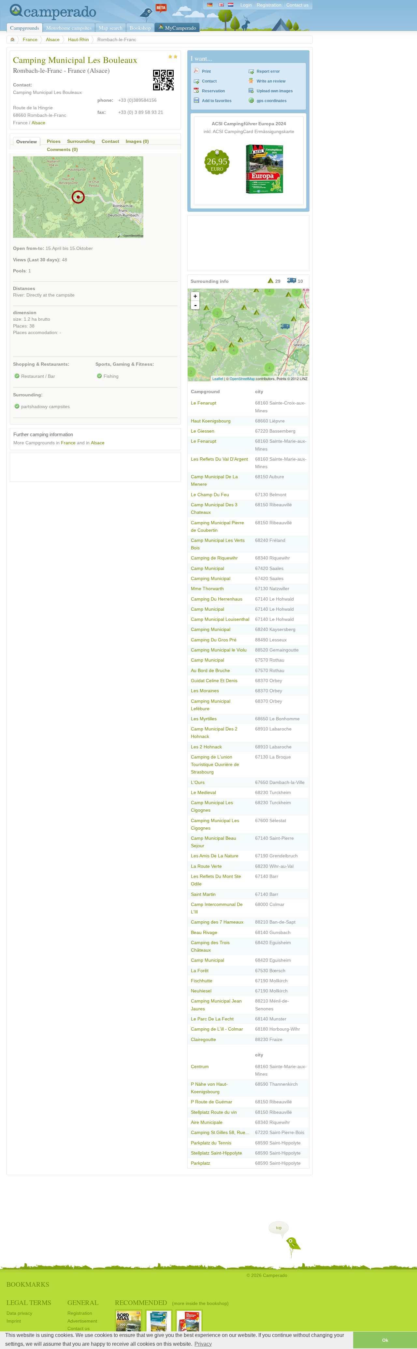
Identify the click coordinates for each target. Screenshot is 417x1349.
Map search (110, 27)
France (30, 39)
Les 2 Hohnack (206, 746)
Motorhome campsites (69, 27)
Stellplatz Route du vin (214, 1112)
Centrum (200, 1066)
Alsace (53, 39)
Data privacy (19, 1313)
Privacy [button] (203, 1344)
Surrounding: (28, 394)
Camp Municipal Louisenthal (220, 619)
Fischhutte (201, 980)
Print (206, 71)
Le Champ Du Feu (210, 494)
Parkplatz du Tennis (211, 1143)
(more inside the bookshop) (200, 1303)
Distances (24, 288)
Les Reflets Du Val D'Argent (219, 459)
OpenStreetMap (242, 378)
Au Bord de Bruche (210, 670)
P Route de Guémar (211, 1101)
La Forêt (199, 970)
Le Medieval (203, 792)
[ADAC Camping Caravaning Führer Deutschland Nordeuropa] (265, 194)
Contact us (297, 5)
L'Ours (198, 782)
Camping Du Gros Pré (214, 639)
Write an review (271, 81)
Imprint (14, 1321)
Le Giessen (202, 431)
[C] (256, 289)
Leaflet (217, 378)
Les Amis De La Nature (214, 855)
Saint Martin (203, 894)
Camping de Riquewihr (214, 558)
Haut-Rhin (78, 39)
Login (246, 5)
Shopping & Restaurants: (41, 364)
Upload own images (275, 91)
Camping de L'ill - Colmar (217, 1029)
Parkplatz (200, 1163)
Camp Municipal (207, 568)
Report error (268, 71)
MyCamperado (180, 27)
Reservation (213, 91)
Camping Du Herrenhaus (216, 599)
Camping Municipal (210, 578)
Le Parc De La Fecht (212, 1019)
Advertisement (82, 1321)
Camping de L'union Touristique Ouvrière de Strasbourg (215, 764)
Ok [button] (385, 1340)
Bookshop (140, 27)
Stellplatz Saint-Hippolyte (216, 1153)
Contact (209, 81)
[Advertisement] (89, 465)
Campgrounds (24, 27)
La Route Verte (206, 866)
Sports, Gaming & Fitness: (124, 364)
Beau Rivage (204, 932)
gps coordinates (272, 101)
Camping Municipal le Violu (219, 650)
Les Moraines (205, 690)
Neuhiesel (201, 991)
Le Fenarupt (203, 403)
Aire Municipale (207, 1122)
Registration (269, 5)
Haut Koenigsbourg (211, 421)
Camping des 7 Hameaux (217, 922)
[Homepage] (51, 18)
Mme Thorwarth (207, 588)
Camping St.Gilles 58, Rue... (220, 1132)
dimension (24, 312)
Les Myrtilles (204, 718)
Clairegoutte (203, 1039)
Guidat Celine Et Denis (214, 680)
